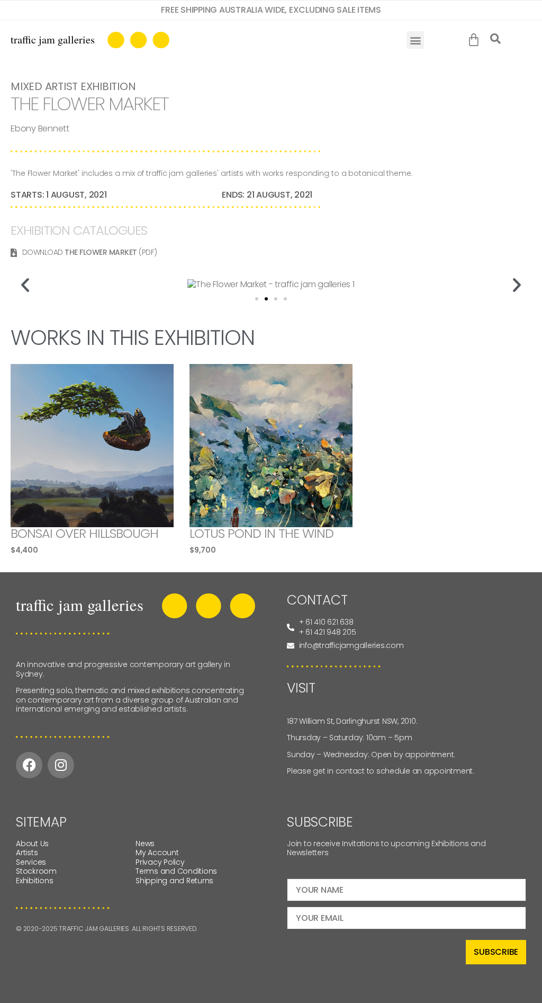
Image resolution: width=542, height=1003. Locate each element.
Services (31, 862)
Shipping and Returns (174, 880)
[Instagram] (61, 765)
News (145, 843)
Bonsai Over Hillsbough (84, 533)
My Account (157, 852)
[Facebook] (29, 765)
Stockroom (36, 871)
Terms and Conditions (176, 871)
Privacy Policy (160, 862)
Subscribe (496, 952)
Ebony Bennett (40, 128)
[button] (415, 40)
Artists (27, 852)
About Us (32, 843)
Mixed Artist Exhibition (73, 86)
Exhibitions (34, 880)
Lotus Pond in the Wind (261, 533)
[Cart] (476, 40)
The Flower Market (101, 252)
